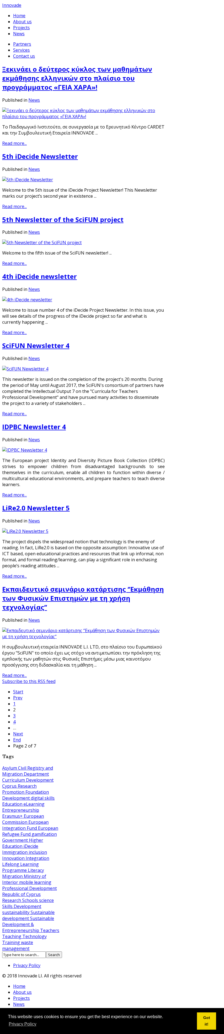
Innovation (14, 858)
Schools (30, 900)
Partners (22, 44)
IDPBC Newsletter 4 (34, 426)
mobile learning (35, 882)
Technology (34, 936)
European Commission (23, 819)
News (19, 34)
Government (15, 840)
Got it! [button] (206, 1020)
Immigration (15, 852)
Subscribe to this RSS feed (28, 681)
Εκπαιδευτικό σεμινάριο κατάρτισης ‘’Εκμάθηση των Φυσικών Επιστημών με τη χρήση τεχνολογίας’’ (83, 598)
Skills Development (21, 906)
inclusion (38, 852)
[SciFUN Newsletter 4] (25, 369)
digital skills (43, 798)
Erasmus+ (13, 816)
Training (11, 942)
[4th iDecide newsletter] (27, 300)
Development (16, 798)
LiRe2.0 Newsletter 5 (36, 507)
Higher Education (22, 843)
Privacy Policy (26, 965)
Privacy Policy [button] (22, 1024)
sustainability (16, 912)
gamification (44, 834)
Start (18, 692)
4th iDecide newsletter (39, 276)
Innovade (11, 5)
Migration (13, 876)
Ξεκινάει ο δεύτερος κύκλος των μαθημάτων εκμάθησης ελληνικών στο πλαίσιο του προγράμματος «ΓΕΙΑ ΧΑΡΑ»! (77, 78)
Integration (37, 858)
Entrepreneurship (20, 810)
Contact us (24, 56)
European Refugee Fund (30, 831)
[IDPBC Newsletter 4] (24, 450)
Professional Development (29, 888)
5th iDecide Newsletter (40, 156)
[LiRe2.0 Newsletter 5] (25, 531)
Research (12, 900)
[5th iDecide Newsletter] (27, 180)
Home (19, 16)
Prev (17, 698)
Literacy (36, 870)
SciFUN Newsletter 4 (35, 345)
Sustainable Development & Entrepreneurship (28, 924)
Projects (21, 28)
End (17, 740)
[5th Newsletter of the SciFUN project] (42, 242)
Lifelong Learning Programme (20, 867)
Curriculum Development (28, 780)
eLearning (34, 804)
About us (22, 22)
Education (12, 804)
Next (18, 734)
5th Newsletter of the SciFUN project (62, 219)
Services (21, 50)
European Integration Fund (25, 825)
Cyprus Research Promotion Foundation (25, 789)
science (46, 900)
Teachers (49, 930)
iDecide (30, 846)
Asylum (10, 768)
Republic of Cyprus (21, 894)
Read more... (14, 143)
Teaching (12, 936)
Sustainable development (28, 915)
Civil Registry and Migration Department (27, 771)
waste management (17, 945)
